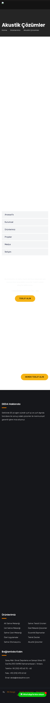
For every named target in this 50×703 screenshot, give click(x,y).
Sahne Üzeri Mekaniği (13, 633)
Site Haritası (40, 692)
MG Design (11, 692)
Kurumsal (9, 222)
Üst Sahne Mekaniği (12, 628)
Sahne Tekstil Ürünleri (37, 623)
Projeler (8, 237)
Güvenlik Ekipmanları (36, 633)
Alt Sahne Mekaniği (12, 623)
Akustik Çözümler (35, 642)
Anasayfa (9, 214)
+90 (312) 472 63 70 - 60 (25, 291)
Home (4, 30)
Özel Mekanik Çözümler (37, 628)
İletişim (8, 252)
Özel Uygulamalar (11, 637)
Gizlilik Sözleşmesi (26, 692)
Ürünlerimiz (15, 30)
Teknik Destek (34, 637)
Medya (8, 244)
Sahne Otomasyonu (12, 642)
